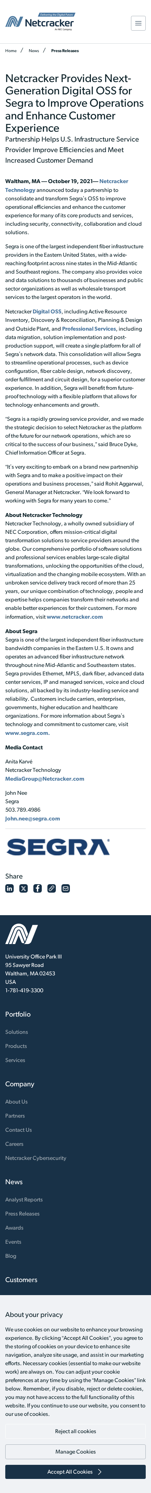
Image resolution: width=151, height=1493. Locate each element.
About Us (16, 1101)
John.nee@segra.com (32, 818)
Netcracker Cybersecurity (35, 1158)
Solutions (16, 1032)
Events (13, 1241)
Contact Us (18, 1129)
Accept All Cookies (70, 1471)
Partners (15, 1115)
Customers (21, 1279)
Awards (14, 1227)
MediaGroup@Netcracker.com (44, 778)
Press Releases (65, 50)
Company (19, 1084)
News (34, 50)
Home (11, 50)
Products (16, 1046)
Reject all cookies (75, 1431)
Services (15, 1060)
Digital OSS (47, 311)
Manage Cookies (75, 1451)
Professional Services (89, 328)
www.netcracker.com (75, 616)
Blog (10, 1256)
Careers (14, 1144)
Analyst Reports (24, 1199)
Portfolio (18, 1014)
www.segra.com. (27, 732)
